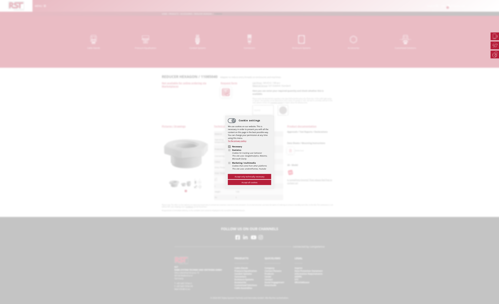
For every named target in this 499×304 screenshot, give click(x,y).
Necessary (237, 146)
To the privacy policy (237, 141)
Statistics (236, 150)
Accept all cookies (249, 182)
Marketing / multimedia (244, 163)
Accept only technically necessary (249, 176)
